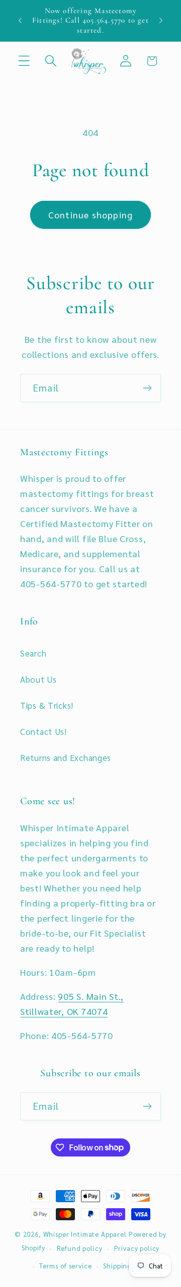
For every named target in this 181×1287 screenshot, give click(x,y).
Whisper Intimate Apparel (85, 1234)
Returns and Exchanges (65, 757)
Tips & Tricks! (46, 705)
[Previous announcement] (20, 21)
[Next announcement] (161, 21)
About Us (38, 679)
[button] (24, 61)
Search (33, 653)
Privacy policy (137, 1248)
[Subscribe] (147, 388)
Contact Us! (43, 731)
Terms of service (65, 1265)
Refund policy (80, 1248)
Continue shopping (90, 214)
